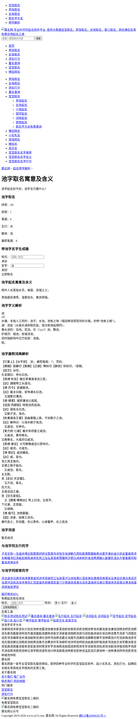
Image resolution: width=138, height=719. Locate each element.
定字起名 (130, 616)
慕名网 (5, 168)
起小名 (17, 620)
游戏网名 (14, 139)
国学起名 (21, 113)
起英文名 (71, 620)
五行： (65, 602)
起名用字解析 (21, 168)
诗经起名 (21, 118)
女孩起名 (21, 105)
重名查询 (14, 92)
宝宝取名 (14, 5)
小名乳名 (14, 135)
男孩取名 (14, 9)
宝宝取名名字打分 (20, 161)
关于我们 (7, 676)
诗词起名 (103, 616)
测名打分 (14, 87)
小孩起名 (21, 109)
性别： (49, 602)
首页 (11, 45)
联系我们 (7, 681)
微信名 (13, 143)
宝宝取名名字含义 (20, 156)
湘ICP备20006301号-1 (92, 715)
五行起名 (76, 616)
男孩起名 (21, 100)
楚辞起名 (21, 122)
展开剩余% (10, 594)
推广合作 (19, 676)
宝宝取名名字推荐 (20, 152)
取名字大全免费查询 (29, 126)
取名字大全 (16, 18)
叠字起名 (43, 620)
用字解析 (14, 22)
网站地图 (19, 681)
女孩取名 (14, 14)
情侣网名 (14, 131)
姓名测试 (21, 616)
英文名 (13, 148)
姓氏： (6, 602)
